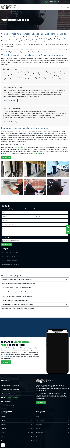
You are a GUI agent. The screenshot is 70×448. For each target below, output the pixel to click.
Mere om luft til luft (9, 121)
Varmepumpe (39, 432)
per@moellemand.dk (61, 1)
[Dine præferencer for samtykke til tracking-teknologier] (3, 445)
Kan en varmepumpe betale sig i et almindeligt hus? (17, 288)
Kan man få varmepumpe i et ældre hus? (14, 292)
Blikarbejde (39, 424)
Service (38, 428)
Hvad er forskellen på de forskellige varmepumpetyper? (19, 283)
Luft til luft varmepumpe (9, 256)
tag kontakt (12, 350)
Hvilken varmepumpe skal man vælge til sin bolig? (17, 279)
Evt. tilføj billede (6, 237)
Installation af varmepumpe (10, 264)
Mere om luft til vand (9, 100)
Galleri (38, 441)
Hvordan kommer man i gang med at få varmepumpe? (18, 308)
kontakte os (21, 147)
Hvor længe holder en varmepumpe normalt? (15, 300)
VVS (37, 416)
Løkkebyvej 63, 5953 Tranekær (11, 389)
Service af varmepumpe (9, 260)
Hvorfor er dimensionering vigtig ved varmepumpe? (17, 296)
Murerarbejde (40, 420)
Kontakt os (5, 157)
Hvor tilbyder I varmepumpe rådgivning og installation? (18, 304)
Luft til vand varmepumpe (10, 252)
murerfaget (64, 39)
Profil (37, 437)
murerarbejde (5, 356)
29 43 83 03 (50, 1)
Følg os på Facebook (8, 405)
